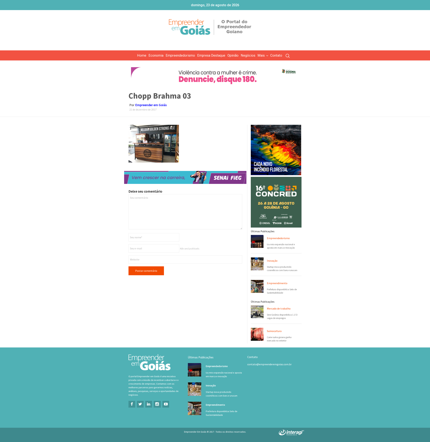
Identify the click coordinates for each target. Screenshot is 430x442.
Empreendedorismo (180, 55)
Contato (276, 55)
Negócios (248, 55)
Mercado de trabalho (279, 308)
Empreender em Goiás (151, 105)
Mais (261, 55)
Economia (155, 55)
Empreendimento (277, 283)
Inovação (272, 260)
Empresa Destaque (211, 55)
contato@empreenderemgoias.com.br (269, 364)
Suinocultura (274, 331)
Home (141, 55)
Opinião (233, 55)
